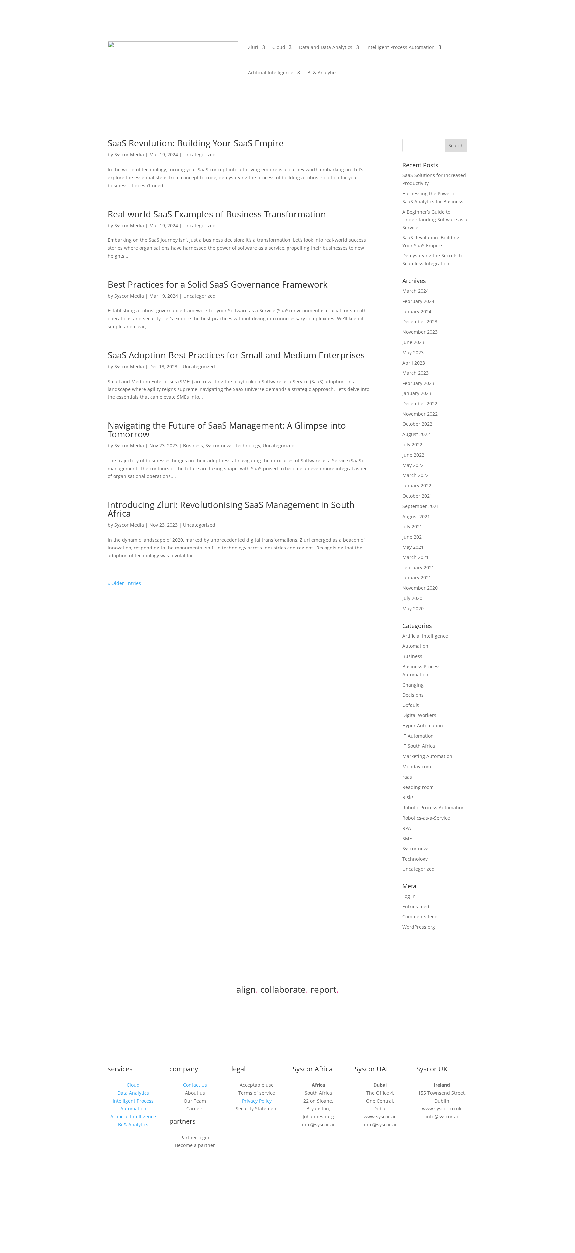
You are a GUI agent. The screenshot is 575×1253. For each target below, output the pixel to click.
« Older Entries (124, 583)
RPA (406, 828)
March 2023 (415, 373)
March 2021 (415, 557)
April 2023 (413, 363)
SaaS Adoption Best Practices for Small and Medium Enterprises (236, 355)
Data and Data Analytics (325, 47)
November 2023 (420, 332)
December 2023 (419, 321)
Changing (413, 685)
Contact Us (195, 1085)
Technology (247, 445)
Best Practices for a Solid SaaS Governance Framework (218, 284)
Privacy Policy (257, 1101)
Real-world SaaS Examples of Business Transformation (217, 214)
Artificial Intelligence (270, 72)
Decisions (413, 695)
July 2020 (412, 598)
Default (410, 705)
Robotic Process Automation (433, 807)
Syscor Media (129, 154)
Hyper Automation (422, 725)
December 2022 (419, 403)
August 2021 (416, 516)
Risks (408, 797)
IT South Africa (418, 746)
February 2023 (418, 383)
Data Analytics (133, 1093)
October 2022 (417, 424)
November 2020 (420, 588)
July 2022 (412, 444)
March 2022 (415, 475)
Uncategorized (199, 154)
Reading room (418, 787)
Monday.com (416, 766)
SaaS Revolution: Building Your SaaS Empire (196, 143)
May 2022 (413, 465)
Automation (415, 646)
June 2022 (413, 455)
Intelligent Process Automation (400, 47)
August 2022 (416, 434)
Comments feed (420, 916)
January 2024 (416, 311)
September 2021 (420, 506)
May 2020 (413, 608)
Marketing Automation (427, 756)
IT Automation (418, 736)
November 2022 (420, 414)
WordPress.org (418, 927)
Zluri (253, 47)
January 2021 (416, 577)
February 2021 (418, 567)
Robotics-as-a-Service (426, 818)
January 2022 (416, 485)
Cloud (278, 47)
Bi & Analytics (322, 72)
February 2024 (418, 301)
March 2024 (415, 291)
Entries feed (415, 906)
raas (407, 777)
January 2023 (416, 393)
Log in (409, 896)
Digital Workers (419, 715)
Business (193, 445)
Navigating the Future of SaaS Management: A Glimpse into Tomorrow (227, 429)
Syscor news (219, 445)
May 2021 (413, 547)
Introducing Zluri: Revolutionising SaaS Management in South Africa (231, 509)
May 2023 (413, 352)
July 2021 (412, 526)
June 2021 (413, 537)
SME (407, 838)
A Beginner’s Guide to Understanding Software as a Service (434, 220)
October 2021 (417, 496)
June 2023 (413, 342)
